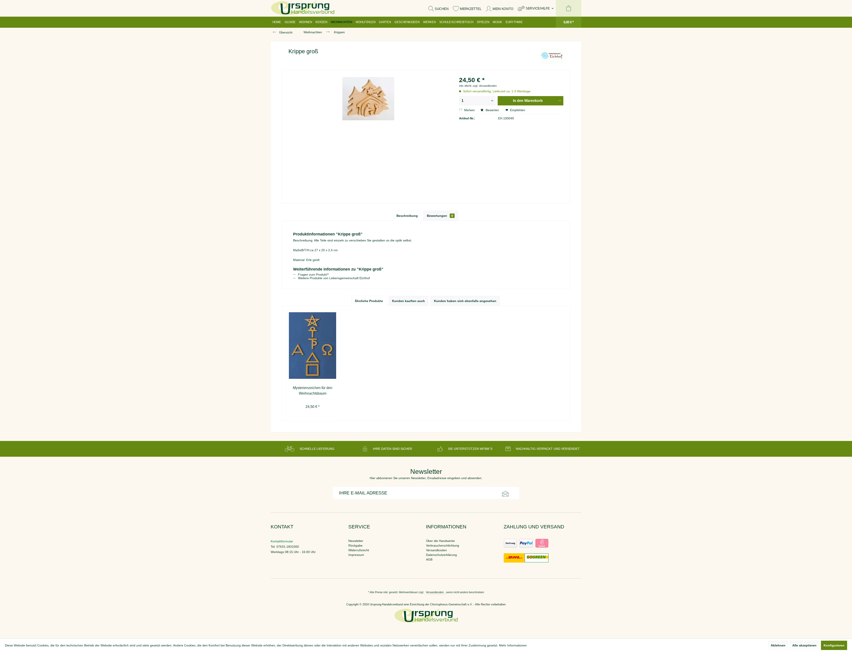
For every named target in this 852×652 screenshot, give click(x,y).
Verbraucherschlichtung (442, 545)
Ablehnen (778, 645)
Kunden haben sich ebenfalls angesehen (465, 301)
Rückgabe (355, 545)
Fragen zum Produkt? (313, 274)
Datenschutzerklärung (441, 555)
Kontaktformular (282, 541)
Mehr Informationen (513, 645)
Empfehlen (517, 110)
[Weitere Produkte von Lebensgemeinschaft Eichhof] (552, 55)
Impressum (356, 555)
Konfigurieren (834, 645)
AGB (429, 559)
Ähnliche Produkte (369, 301)
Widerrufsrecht (358, 550)
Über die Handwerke (440, 541)
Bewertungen (440, 215)
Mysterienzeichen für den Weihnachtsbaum (312, 390)
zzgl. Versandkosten (485, 85)
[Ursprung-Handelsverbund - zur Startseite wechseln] (303, 8)
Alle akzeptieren (804, 645)
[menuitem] (535, 8)
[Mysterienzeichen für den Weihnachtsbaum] (313, 346)
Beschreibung (407, 215)
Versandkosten (436, 550)
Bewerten (492, 110)
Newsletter (355, 541)
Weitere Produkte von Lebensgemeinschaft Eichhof (333, 278)
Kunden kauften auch (408, 301)
